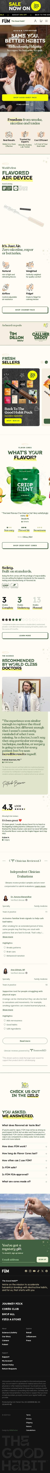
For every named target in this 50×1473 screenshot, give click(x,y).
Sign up (42, 1259)
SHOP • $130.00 (13, 421)
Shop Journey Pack (25, 310)
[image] (25, 6)
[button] (41, 21)
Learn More (25, 635)
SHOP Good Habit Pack (25, 97)
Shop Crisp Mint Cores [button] (25, 545)
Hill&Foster (13, 1430)
